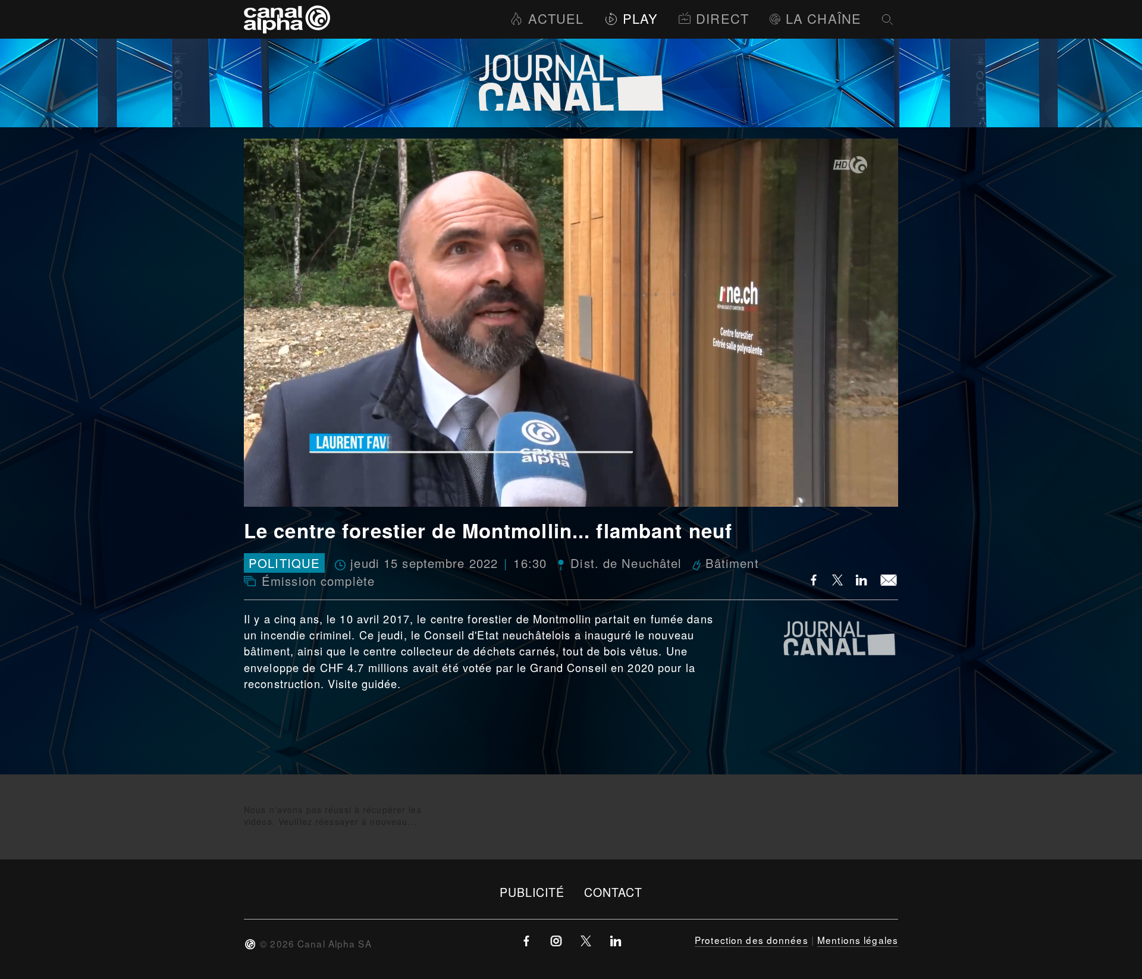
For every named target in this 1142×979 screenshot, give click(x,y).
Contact (613, 891)
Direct (722, 18)
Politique (284, 563)
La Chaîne (823, 18)
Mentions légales (857, 939)
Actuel (555, 18)
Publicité (532, 891)
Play (640, 18)
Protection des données (751, 939)
